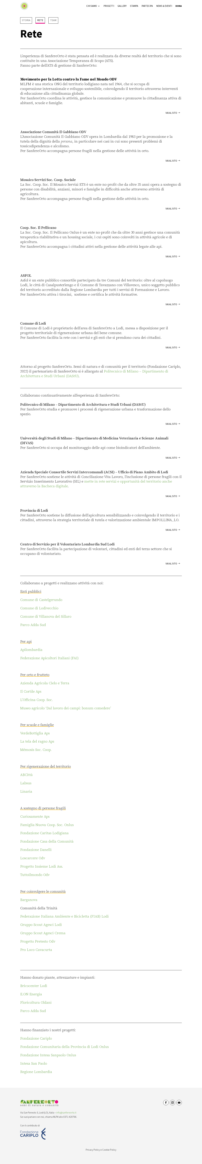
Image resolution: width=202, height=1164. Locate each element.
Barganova (28, 900)
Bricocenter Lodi (33, 986)
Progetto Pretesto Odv (37, 941)
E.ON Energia (31, 994)
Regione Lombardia (36, 1072)
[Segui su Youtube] (179, 1102)
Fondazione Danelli (36, 850)
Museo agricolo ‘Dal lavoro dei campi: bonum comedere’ (65, 708)
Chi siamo (91, 5)
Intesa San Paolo (33, 1063)
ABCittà (26, 775)
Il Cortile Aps (30, 691)
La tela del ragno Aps (37, 741)
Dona (178, 5)
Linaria (26, 791)
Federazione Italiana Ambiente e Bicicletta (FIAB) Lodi (64, 916)
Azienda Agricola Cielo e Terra (44, 683)
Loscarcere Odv (32, 858)
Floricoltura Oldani (36, 1002)
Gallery (122, 5)
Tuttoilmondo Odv (35, 875)
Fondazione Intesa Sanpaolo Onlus (48, 1055)
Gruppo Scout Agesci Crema (42, 933)
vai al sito (171, 112)
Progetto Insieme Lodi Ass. (41, 866)
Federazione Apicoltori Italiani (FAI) (49, 658)
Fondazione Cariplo (36, 1038)
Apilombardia (31, 650)
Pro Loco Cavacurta (36, 950)
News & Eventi (164, 5)
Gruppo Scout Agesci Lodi (41, 925)
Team (53, 20)
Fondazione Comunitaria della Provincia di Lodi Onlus (64, 1047)
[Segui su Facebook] (166, 1102)
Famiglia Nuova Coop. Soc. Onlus (47, 825)
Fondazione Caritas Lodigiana (44, 833)
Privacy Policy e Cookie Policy (101, 1149)
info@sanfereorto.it (66, 1112)
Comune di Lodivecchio (39, 608)
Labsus (25, 783)
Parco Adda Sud (33, 625)
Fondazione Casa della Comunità (47, 841)
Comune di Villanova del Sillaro (45, 616)
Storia (26, 20)
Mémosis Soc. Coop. (36, 750)
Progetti (109, 5)
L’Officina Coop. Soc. (36, 700)
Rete (40, 20)
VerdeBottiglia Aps (35, 733)
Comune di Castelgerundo (41, 600)
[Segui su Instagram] (172, 1102)
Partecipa (147, 5)
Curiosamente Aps (35, 816)
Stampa (134, 5)
